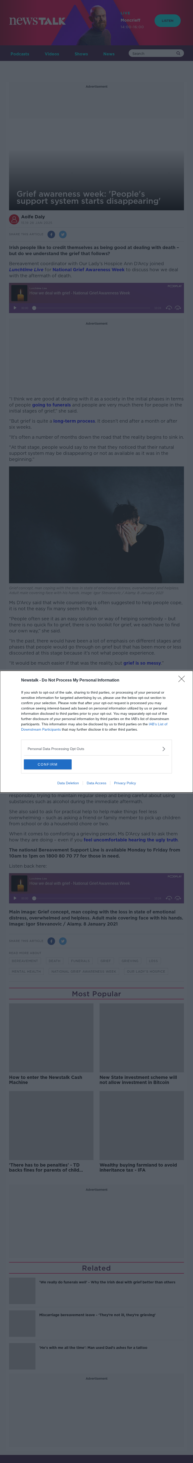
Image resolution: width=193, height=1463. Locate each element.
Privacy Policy (125, 783)
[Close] (183, 680)
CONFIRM (48, 764)
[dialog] (96, 732)
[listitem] (96, 749)
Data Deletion (68, 783)
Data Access (96, 783)
